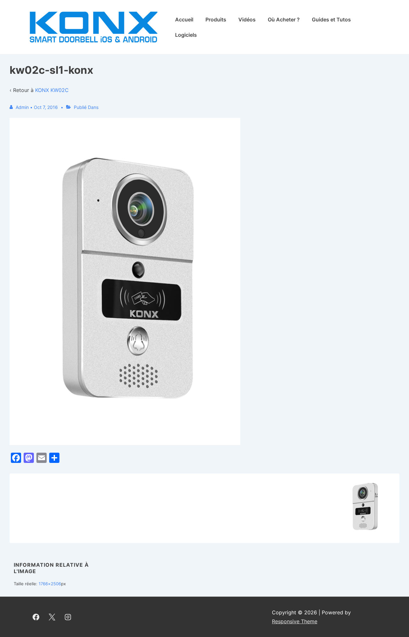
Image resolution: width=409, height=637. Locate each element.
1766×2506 (50, 583)
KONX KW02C (52, 90)
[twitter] (52, 617)
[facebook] (36, 617)
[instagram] (68, 617)
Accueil (184, 19)
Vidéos (247, 19)
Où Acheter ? (284, 19)
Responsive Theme (294, 621)
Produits (215, 19)
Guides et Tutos (331, 19)
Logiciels (186, 35)
